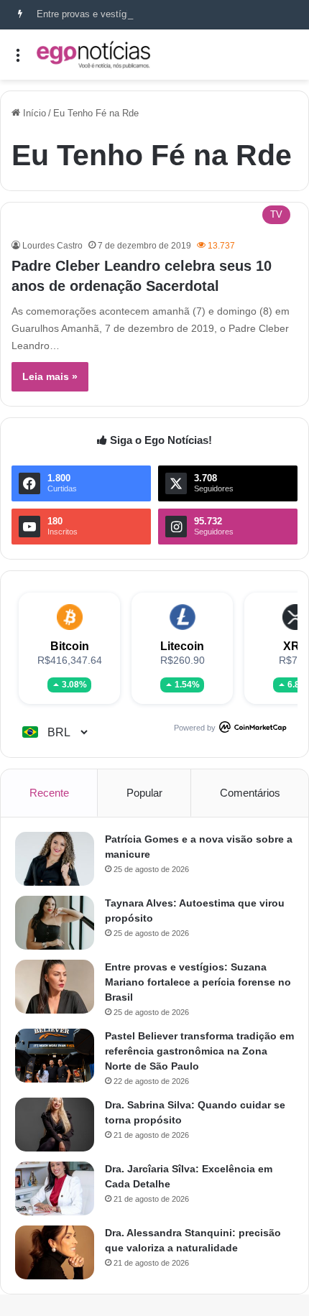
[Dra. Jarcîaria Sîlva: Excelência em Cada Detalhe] (54, 1188)
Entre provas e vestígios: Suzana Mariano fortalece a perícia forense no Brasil (198, 982)
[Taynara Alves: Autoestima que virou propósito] (54, 923)
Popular (144, 793)
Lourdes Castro (52, 246)
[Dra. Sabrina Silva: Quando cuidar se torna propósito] (54, 1125)
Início (33, 113)
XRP (295, 646)
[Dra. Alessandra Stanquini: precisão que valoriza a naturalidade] (54, 1252)
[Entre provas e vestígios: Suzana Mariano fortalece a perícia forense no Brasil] (54, 987)
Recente (49, 793)
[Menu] (18, 60)
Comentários (250, 793)
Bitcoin (69, 646)
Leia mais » (50, 376)
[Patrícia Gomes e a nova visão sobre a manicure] (54, 859)
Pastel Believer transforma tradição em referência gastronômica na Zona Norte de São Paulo (199, 1051)
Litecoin (182, 646)
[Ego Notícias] (93, 55)
